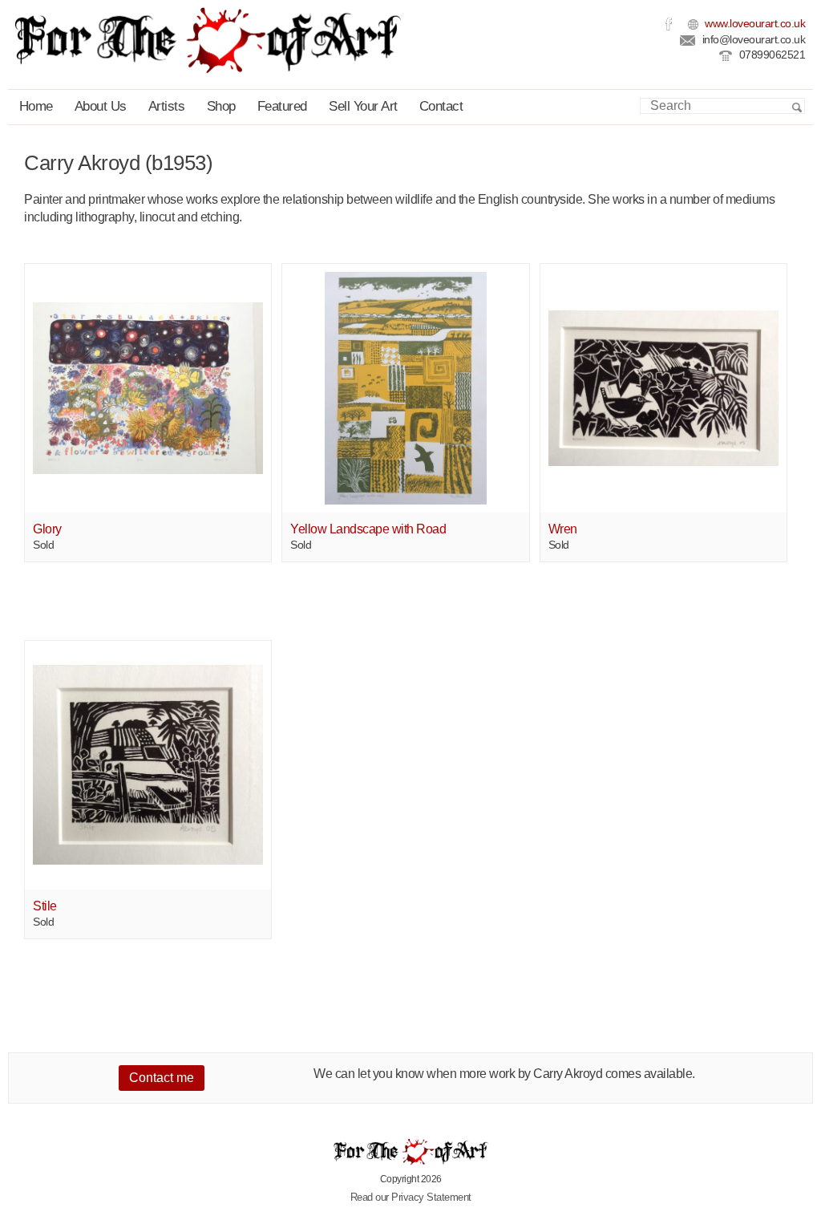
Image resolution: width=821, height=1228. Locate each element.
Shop (221, 106)
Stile (45, 906)
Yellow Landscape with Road (368, 529)
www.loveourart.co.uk (754, 24)
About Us (101, 106)
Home (36, 106)
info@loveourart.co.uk (752, 40)
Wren (562, 529)
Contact (441, 106)
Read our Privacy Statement (410, 1197)
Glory (47, 529)
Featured (282, 106)
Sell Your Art (363, 106)
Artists (166, 106)
